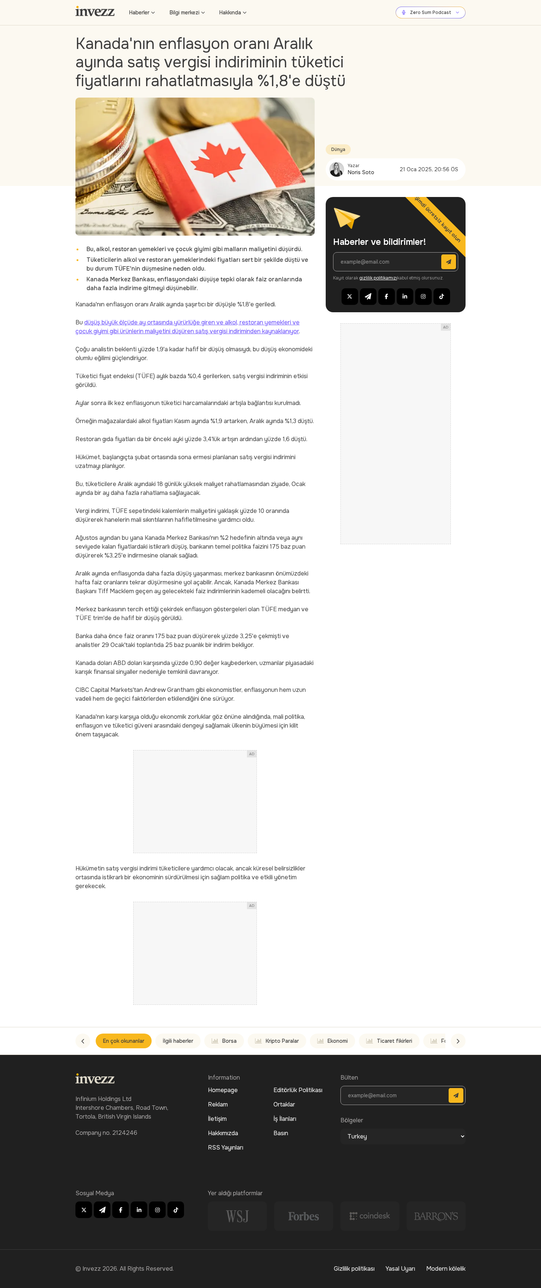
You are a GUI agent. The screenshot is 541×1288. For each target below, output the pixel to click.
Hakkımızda (223, 1133)
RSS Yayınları (225, 1147)
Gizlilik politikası (354, 1269)
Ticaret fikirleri (394, 1041)
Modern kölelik (446, 1269)
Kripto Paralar (282, 1041)
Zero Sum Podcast (430, 12)
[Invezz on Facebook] (386, 296)
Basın (280, 1133)
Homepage (223, 1090)
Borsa (229, 1041)
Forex (448, 1041)
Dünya (338, 149)
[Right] (458, 1041)
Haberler (139, 12)
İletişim (217, 1119)
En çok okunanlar (123, 1041)
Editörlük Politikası (297, 1090)
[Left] (82, 1041)
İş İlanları (284, 1119)
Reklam (218, 1104)
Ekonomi (338, 1041)
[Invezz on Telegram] (368, 296)
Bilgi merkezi (184, 12)
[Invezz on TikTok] (442, 296)
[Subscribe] (448, 261)
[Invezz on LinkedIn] (405, 296)
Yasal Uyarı (400, 1269)
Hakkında (230, 12)
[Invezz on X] (350, 296)
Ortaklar (284, 1104)
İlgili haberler (178, 1041)
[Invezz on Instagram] (423, 296)
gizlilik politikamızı (378, 278)
